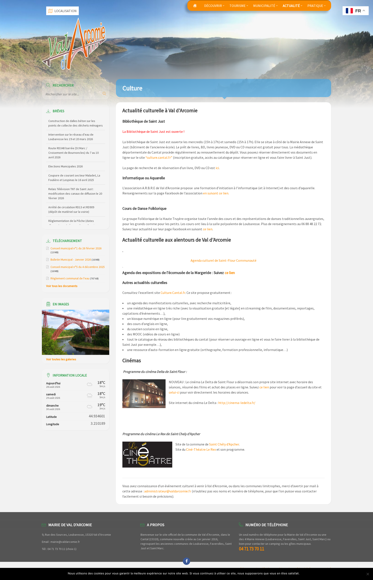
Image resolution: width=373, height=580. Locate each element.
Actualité (291, 5)
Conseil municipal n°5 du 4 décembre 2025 (78, 267)
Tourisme (237, 5)
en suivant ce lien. (216, 193)
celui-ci (174, 392)
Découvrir (213, 5)
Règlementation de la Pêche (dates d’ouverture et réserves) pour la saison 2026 (73, 211)
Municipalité (264, 5)
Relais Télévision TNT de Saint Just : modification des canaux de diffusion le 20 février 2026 (75, 180)
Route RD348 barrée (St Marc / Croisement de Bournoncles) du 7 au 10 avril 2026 (73, 139)
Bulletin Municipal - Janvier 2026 (71, 259)
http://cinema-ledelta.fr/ (236, 403)
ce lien (207, 229)
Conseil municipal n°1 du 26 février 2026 (76, 248)
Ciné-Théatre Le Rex (201, 449)
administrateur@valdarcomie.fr (167, 491)
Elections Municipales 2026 (65, 153)
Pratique (315, 5)
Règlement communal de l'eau (70, 278)
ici (217, 168)
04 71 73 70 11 (251, 549)
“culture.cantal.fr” (158, 157)
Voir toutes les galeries (61, 359)
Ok (303, 573)
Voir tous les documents (61, 286)
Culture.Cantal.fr (173, 292)
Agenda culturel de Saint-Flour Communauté (223, 260)
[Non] (367, 574)
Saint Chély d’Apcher (224, 444)
